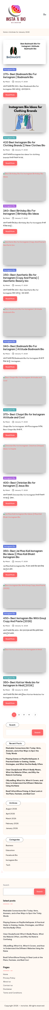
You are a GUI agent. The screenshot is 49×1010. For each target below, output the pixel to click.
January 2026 (12, 828)
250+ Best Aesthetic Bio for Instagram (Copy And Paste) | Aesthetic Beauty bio (21, 277)
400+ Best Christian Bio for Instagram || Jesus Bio (19, 484)
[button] (35, 714)
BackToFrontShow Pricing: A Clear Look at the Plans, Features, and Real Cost (24, 792)
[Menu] (44, 14)
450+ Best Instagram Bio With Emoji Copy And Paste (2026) (24, 620)
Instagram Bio (9, 69)
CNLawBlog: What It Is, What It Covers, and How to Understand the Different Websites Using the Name (24, 783)
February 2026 (12, 823)
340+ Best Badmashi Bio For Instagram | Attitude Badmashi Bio (23, 348)
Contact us (8, 985)
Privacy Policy (9, 978)
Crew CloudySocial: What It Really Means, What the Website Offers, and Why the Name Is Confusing (23, 772)
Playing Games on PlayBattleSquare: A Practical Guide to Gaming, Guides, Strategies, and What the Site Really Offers (24, 761)
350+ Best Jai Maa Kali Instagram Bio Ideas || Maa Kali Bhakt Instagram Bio (23, 553)
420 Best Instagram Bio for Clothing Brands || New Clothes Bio (24, 144)
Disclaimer (7, 989)
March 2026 (11, 818)
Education (10, 850)
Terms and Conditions (12, 993)
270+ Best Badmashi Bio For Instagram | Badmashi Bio (20, 76)
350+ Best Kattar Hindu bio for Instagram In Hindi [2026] (21, 684)
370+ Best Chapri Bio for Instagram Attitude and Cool (24, 416)
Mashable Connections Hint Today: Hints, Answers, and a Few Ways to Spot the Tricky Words (23, 751)
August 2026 (11, 809)
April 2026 (10, 813)
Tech (8, 865)
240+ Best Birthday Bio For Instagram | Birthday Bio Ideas (21, 212)
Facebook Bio (12, 855)
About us (7, 981)
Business (9, 845)
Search (12, 725)
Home (5, 32)
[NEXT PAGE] (35, 714)
